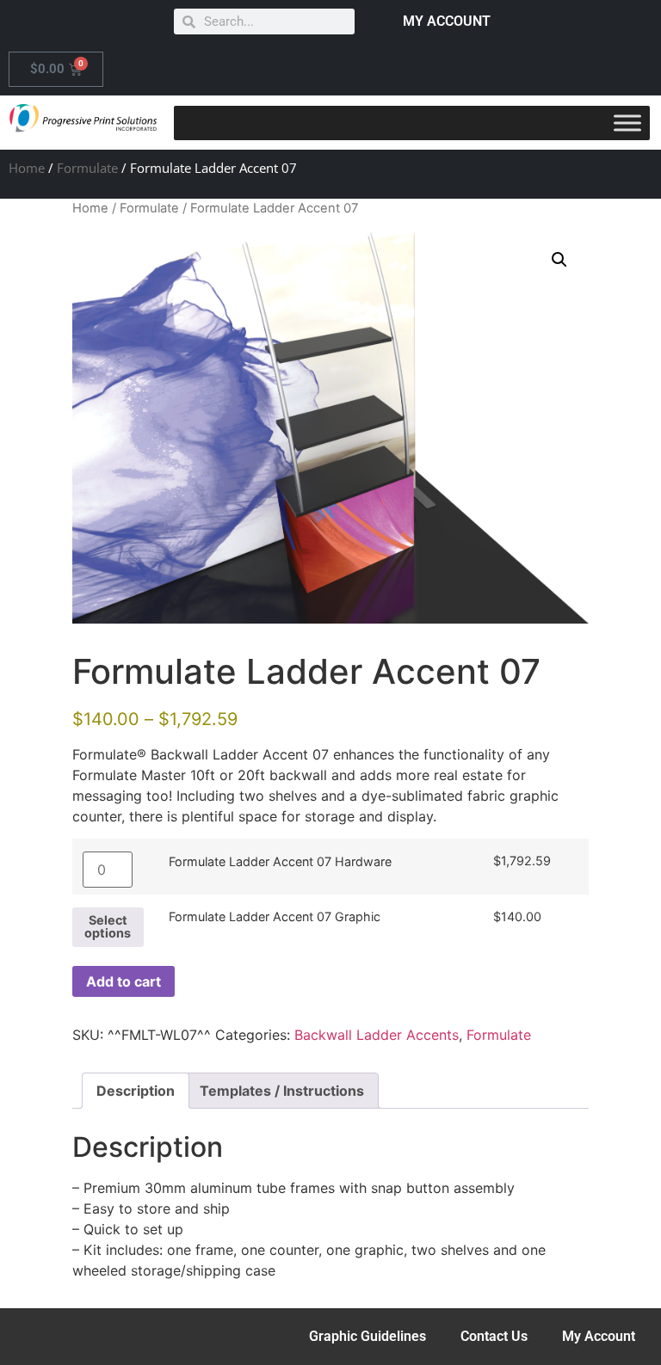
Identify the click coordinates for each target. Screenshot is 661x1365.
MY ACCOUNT (447, 21)
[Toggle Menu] (627, 122)
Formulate (87, 167)
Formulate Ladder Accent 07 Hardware (280, 862)
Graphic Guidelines (367, 1336)
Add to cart (123, 981)
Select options (107, 926)
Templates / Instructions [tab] (282, 1090)
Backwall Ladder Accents (376, 1034)
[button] (559, 259)
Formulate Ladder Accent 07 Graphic (274, 917)
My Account (598, 1336)
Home (27, 167)
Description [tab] (135, 1090)
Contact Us (494, 1336)
